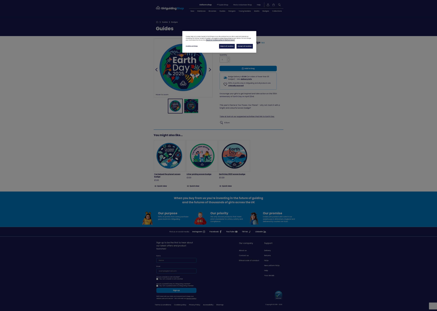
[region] (219, 42)
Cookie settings (192, 46)
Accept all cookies (245, 46)
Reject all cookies (227, 46)
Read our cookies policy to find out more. (220, 40)
